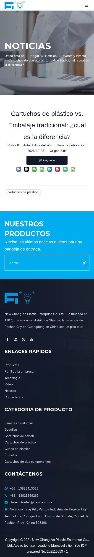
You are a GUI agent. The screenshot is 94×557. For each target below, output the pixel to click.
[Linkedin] (15, 339)
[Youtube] (31, 339)
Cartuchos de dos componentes (28, 461)
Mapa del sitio (61, 545)
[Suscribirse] (84, 263)
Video (9, 384)
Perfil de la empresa (19, 371)
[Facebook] (7, 339)
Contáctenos (14, 397)
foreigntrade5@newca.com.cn (33, 502)
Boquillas (11, 429)
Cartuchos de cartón (19, 436)
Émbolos (11, 455)
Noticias (10, 391)
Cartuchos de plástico (20, 442)
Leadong (43, 545)
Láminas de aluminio (19, 423)
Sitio (63, 151)
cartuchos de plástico (23, 192)
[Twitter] (23, 339)
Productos (12, 365)
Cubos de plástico (17, 449)
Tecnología (12, 378)
